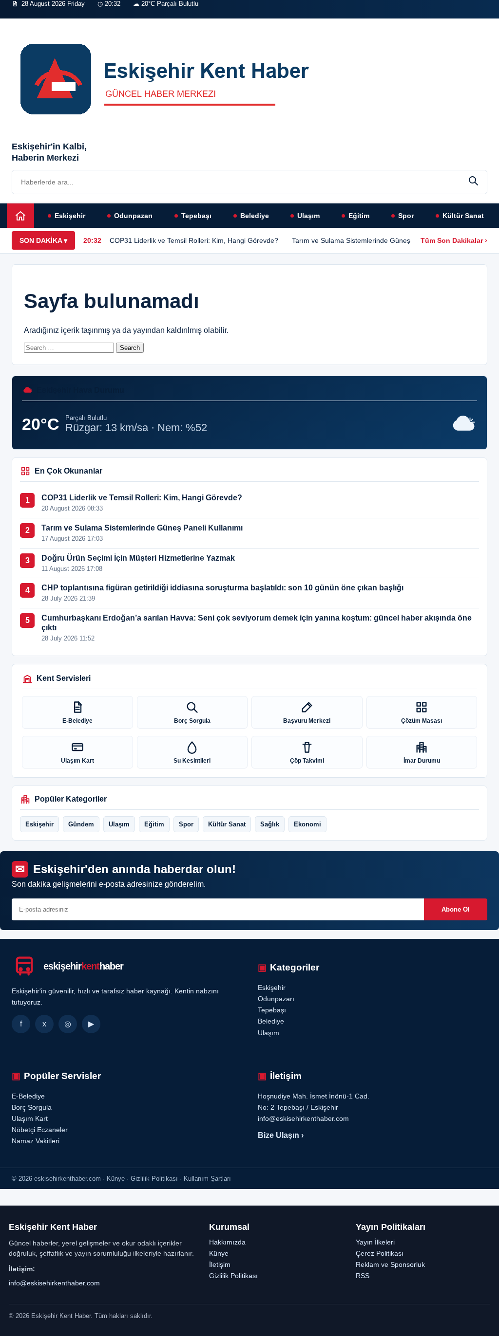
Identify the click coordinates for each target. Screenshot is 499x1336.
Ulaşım (308, 216)
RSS (362, 1276)
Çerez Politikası (379, 1253)
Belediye (254, 216)
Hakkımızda (227, 1242)
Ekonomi (307, 824)
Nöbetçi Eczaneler (68, 23)
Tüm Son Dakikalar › (454, 240)
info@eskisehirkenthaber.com (54, 1283)
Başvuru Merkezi (306, 720)
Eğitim (358, 216)
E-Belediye (77, 720)
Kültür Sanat (463, 216)
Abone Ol (455, 909)
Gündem (81, 824)
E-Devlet (22, 23)
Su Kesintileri (192, 760)
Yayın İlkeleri (375, 1242)
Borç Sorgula (192, 720)
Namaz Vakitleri (122, 23)
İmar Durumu (421, 760)
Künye (219, 1253)
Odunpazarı (133, 216)
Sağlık (269, 824)
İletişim (162, 23)
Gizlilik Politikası (233, 1276)
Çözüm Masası (421, 720)
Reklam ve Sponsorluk (390, 1264)
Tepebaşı (196, 216)
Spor (406, 216)
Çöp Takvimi (307, 760)
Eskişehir (70, 216)
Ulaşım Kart (77, 760)
